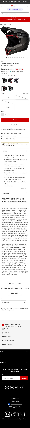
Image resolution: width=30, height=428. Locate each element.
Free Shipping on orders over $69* (12, 133)
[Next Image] (28, 57)
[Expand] (26, 144)
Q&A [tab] (19, 283)
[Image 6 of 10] (16, 57)
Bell (2, 61)
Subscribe (24, 378)
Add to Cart (15, 120)
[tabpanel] (15, 300)
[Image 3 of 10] (10, 57)
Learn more (4, 73)
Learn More (23, 188)
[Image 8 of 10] (20, 57)
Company (3, 362)
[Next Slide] (29, 2)
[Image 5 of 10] (14, 57)
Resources (3, 357)
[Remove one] (2, 114)
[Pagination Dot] (17, 21)
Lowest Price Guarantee (9, 139)
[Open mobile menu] (2, 6)
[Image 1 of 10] (6, 57)
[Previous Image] (2, 57)
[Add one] (9, 114)
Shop (1, 351)
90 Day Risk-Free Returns (9, 136)
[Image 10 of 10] (24, 57)
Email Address (6, 375)
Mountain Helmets (5, 24)
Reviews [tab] (11, 283)
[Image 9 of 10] (22, 57)
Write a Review (15, 293)
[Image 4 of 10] (12, 57)
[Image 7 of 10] (18, 57)
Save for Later (15, 125)
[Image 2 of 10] (8, 57)
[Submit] (2, 14)
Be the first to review (7, 65)
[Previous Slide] (1, 2)
